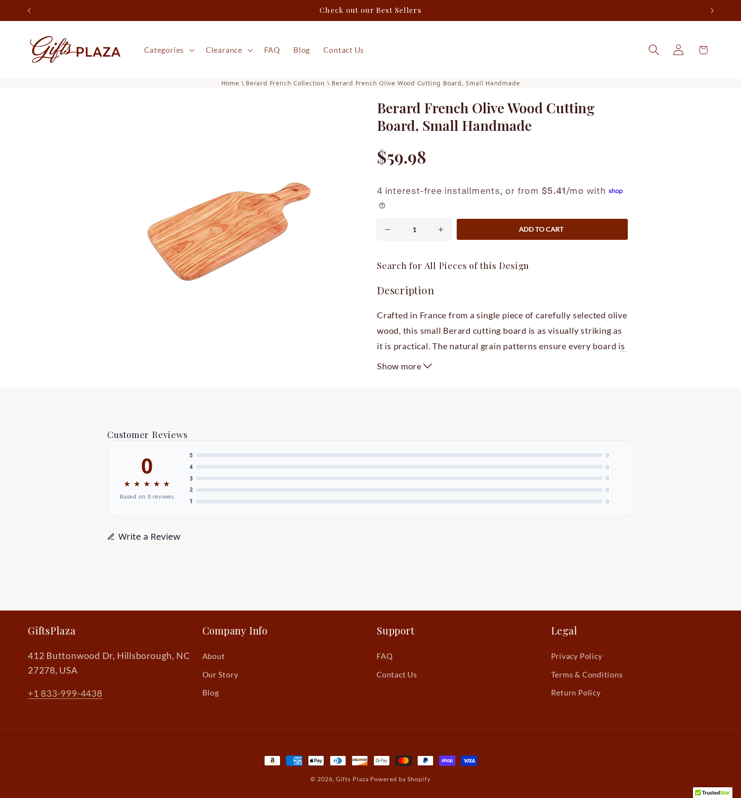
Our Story (220, 674)
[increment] (441, 229)
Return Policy (576, 692)
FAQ (384, 656)
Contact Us (397, 674)
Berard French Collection (286, 83)
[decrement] (387, 229)
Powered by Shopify (400, 779)
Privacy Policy (576, 656)
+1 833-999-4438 (65, 693)
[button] (168, 49)
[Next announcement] (712, 10)
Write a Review (149, 536)
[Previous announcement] (29, 10)
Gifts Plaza (352, 779)
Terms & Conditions (587, 674)
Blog (210, 692)
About (213, 656)
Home (230, 83)
